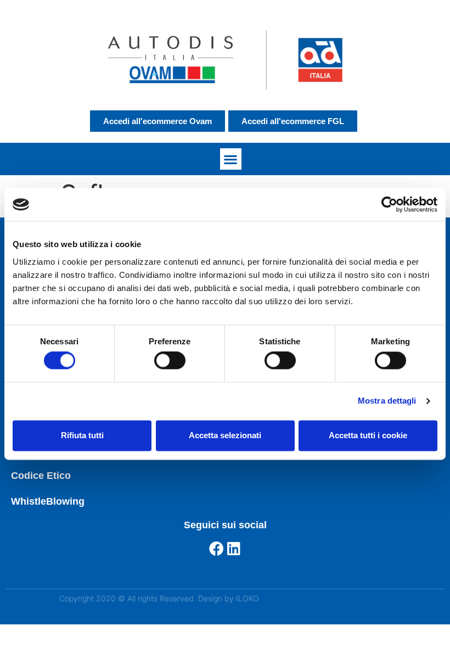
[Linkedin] (234, 548)
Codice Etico (41, 475)
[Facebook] (216, 548)
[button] (230, 159)
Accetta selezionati (225, 435)
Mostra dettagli (387, 401)
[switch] (169, 361)
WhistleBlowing (48, 501)
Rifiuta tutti (82, 435)
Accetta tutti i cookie (368, 435)
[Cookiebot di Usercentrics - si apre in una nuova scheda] (389, 204)
